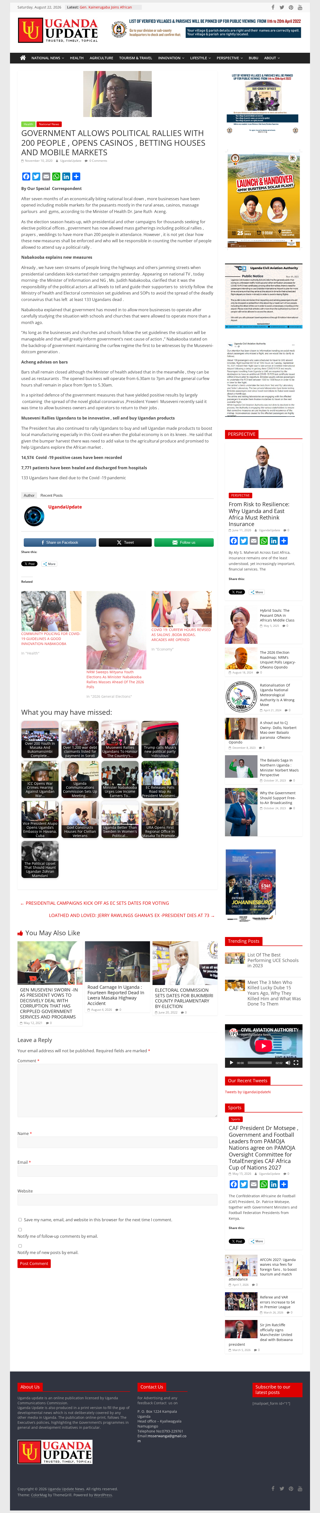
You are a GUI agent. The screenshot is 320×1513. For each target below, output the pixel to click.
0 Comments (98, 160)
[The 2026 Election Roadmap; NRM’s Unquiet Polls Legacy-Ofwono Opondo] (241, 650)
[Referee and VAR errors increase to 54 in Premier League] (241, 1294)
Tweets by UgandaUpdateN (248, 1092)
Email (24, 1162)
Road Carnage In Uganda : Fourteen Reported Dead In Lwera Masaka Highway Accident (116, 995)
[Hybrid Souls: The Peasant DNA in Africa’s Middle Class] (241, 608)
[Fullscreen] (296, 1062)
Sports (235, 1119)
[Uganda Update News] (23, 58)
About (270, 58)
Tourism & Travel (135, 58)
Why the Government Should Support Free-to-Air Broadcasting (278, 797)
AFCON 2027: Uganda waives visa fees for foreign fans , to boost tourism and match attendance (263, 1269)
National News (46, 58)
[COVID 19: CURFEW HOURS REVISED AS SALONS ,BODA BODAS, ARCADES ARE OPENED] (182, 609)
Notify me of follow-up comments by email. (58, 1236)
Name (25, 1133)
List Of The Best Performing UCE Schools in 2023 (273, 960)
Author (29, 495)
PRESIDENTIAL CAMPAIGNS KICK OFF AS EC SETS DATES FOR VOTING (94, 903)
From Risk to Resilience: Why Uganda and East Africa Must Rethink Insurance (259, 514)
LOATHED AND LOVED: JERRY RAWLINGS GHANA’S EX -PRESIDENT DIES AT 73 (132, 915)
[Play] (231, 1062)
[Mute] (288, 1062)
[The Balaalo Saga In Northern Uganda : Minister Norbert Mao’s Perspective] (241, 758)
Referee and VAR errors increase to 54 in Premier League (277, 1302)
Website (25, 1191)
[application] (263, 1046)
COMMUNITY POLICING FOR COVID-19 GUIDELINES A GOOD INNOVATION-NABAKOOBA (50, 638)
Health (77, 58)
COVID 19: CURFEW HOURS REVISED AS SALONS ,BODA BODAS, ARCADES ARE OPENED (181, 634)
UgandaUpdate (71, 160)
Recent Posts (51, 495)
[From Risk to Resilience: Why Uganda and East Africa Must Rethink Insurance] (264, 445)
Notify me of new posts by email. (48, 1252)
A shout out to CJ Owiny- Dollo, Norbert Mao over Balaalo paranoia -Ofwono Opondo (262, 732)
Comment (29, 1061)
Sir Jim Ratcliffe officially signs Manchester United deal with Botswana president (261, 1334)
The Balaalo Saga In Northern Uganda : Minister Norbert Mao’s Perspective (279, 767)
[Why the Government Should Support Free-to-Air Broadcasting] (241, 790)
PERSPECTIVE (228, 58)
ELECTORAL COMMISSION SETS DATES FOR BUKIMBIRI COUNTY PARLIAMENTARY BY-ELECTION (184, 998)
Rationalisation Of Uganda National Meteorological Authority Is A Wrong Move (277, 695)
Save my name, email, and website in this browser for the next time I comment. (98, 1219)
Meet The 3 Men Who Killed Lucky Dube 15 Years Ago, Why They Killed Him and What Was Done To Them (274, 993)
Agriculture (101, 58)
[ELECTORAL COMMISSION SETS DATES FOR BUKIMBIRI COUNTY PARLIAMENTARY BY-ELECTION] (185, 944)
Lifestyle (198, 58)
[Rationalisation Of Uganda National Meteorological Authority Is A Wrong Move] (241, 682)
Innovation (169, 58)
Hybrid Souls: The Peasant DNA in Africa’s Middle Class (277, 615)
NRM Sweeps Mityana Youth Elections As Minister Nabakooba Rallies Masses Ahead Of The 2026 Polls (115, 679)
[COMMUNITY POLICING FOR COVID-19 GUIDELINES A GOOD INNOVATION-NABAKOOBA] (51, 611)
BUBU (253, 58)
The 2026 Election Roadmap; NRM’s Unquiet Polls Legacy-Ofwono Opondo (278, 660)
